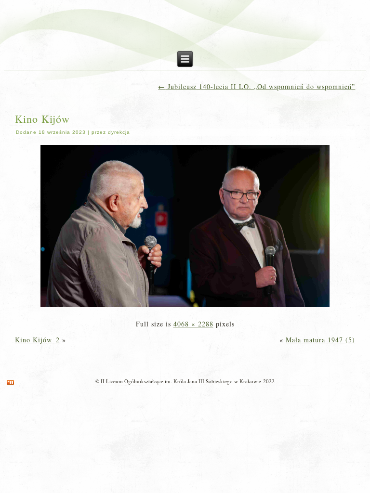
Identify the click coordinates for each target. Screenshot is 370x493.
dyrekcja (119, 132)
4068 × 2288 (193, 323)
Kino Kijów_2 (37, 339)
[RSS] (10, 382)
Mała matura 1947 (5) (320, 339)
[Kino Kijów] (185, 307)
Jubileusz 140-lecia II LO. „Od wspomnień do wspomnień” (256, 86)
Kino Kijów (42, 119)
